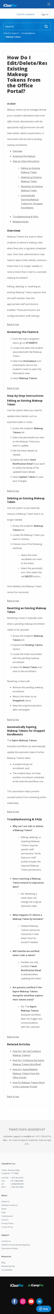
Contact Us (6, 1241)
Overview (17, 151)
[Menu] (49, 4)
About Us (5, 1201)
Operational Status (9, 1248)
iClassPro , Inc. (8, 1163)
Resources (6, 1256)
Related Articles (21, 221)
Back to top (13, 324)
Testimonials (7, 1216)
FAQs (3, 1212)
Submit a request (25, 14)
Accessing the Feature (24, 156)
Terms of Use (7, 1227)
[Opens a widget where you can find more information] (43, 1309)
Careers (4, 1219)
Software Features (9, 1205)
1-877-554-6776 (16, 1177)
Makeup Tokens (13, 37)
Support (5, 1235)
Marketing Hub (8, 1266)
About (4, 1195)
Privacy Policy (7, 1223)
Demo (4, 1209)
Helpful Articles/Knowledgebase (15, 1244)
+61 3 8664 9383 (16, 1181)
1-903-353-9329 (16, 1187)
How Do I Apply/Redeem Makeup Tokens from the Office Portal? (26, 1073)
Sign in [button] (44, 14)
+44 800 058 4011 (17, 1184)
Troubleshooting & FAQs (25, 216)
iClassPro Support (11, 33)
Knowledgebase (28, 33)
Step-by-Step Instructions (26, 161)
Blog (3, 1262)
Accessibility (6, 1270)
